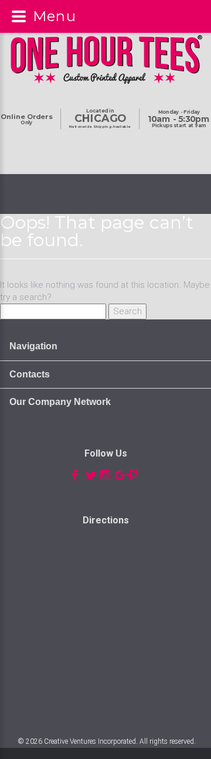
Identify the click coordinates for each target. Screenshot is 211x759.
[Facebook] (76, 476)
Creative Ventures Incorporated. (91, 741)
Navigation (33, 346)
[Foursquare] (135, 476)
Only (26, 119)
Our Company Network (60, 402)
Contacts (29, 374)
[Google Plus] (120, 476)
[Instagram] (105, 476)
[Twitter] (91, 476)
